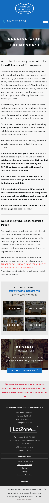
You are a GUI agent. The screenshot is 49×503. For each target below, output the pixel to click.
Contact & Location (24, 475)
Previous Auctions (24, 464)
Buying (24, 468)
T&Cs (28, 450)
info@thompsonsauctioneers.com (27, 440)
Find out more (24, 499)
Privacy (21, 450)
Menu (45, 21)
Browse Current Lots (24, 461)
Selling (24, 471)
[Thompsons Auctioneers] (24, 8)
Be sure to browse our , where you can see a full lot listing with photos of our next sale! (24, 388)
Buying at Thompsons (23, 370)
